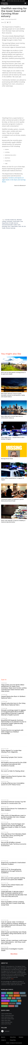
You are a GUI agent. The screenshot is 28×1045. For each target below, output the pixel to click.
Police (3, 995)
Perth (18, 224)
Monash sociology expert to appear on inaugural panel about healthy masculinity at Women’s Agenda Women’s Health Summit (13, 712)
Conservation (16, 221)
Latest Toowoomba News (7, 1015)
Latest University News (6, 1022)
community (9, 221)
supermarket (14, 226)
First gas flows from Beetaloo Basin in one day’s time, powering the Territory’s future (13, 835)
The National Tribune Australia (16, 1042)
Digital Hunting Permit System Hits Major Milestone (13, 777)
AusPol (13, 998)
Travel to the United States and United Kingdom (12, 885)
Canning (4, 221)
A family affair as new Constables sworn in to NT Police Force (12, 784)
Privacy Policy (13, 1040)
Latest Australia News (6, 1013)
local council (16, 995)
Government (10, 993)
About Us (3, 1037)
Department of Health (7, 223)
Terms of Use (13, 1037)
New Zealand (12, 1003)
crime (16, 1006)
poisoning (4, 226)
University (4, 998)
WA (22, 226)
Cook (21, 221)
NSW (7, 995)
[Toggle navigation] (25, 3)
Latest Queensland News (7, 1017)
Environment (14, 1000)
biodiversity (13, 219)
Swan (19, 226)
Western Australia (10, 228)
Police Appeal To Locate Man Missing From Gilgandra (11, 751)
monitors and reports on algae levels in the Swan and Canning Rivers (13, 180)
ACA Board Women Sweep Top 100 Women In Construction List (13, 802)
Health (15, 224)
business (19, 1003)
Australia (7, 219)
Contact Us (3, 1040)
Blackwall (19, 219)
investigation (4, 1006)
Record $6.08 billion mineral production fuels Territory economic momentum (13, 844)
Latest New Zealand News (7, 1018)
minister (18, 998)
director (16, 223)
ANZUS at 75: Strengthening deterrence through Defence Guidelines (11, 871)
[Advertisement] (14, 102)
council (9, 998)
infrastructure (5, 1003)
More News (14, 954)
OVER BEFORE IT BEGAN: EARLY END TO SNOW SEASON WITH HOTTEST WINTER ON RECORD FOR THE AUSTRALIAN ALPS (14, 894)
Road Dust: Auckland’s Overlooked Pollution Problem (13, 863)
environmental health (7, 224)
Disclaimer (21, 1037)
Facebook (6, 1031)
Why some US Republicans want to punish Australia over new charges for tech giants (13, 817)
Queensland (23, 995)
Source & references (19, 185)
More (12, 978)
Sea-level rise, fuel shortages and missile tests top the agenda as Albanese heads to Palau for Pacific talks (13, 826)
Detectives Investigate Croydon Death (12, 949)
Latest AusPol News (6, 1024)
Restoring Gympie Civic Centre (11, 757)
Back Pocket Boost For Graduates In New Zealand (14, 809)
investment (11, 1006)
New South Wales (5, 1000)
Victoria (11, 995)
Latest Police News (5, 1020)
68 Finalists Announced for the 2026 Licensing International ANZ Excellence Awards (13, 764)
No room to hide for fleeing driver (12, 771)
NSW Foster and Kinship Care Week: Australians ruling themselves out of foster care (14, 933)
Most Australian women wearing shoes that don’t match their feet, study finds (13, 903)
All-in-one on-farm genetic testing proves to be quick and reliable (13, 878)
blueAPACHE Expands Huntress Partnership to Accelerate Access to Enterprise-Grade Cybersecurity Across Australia (13, 722)
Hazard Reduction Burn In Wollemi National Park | (13, 697)
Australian (16, 993)
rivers (9, 226)
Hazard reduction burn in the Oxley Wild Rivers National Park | (13, 704)
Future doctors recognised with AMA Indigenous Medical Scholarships (12, 731)
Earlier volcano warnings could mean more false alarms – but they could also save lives (14, 942)
